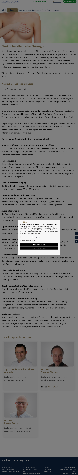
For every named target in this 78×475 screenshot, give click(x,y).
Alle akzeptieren (39, 244)
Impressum (31, 240)
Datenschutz (23, 240)
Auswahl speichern (39, 248)
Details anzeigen (39, 251)
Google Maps (37, 237)
